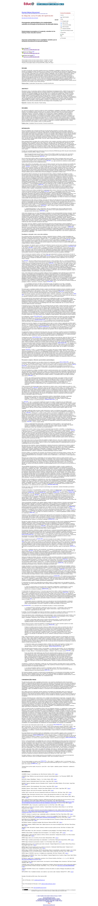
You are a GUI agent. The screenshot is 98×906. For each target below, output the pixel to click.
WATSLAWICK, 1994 (72, 246)
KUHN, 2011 (68, 239)
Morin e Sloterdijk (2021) (58, 724)
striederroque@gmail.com (39, 880)
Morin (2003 (43, 525)
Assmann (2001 (50, 281)
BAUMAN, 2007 (42, 492)
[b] (33, 51)
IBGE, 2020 (42, 156)
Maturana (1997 (51, 624)
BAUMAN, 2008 (71, 492)
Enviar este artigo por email (67, 30)
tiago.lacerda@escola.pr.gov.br (40, 887)
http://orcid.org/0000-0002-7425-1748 (31, 53)
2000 (31, 598)
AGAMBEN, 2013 (34, 763)
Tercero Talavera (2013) (38, 316)
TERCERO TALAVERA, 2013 (40, 319)
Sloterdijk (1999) (40, 538)
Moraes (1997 (46, 191)
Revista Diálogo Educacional (31, 12)
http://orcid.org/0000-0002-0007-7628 (31, 49)
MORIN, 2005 (43, 205)
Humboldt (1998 (56, 575)
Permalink (64, 38)
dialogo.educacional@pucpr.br (49, 904)
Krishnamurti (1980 (27, 605)
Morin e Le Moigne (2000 (64, 361)
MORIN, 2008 (70, 226)
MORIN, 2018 (32, 512)
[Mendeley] (61, 34)
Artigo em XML (65, 23)
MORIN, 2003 (60, 562)
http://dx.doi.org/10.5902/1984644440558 (65, 865)
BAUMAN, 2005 (31, 492)
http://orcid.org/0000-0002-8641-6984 (31, 56)
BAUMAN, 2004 (70, 490)
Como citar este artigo (66, 24)
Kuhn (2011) (31, 247)
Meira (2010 (54, 617)
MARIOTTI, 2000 (45, 588)
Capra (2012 (28, 349)
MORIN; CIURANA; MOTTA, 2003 (55, 646)
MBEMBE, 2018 (72, 506)
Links (56, 774)
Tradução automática (66, 28)
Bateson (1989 (65, 592)
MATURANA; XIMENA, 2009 (53, 484)
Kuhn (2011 (48, 255)
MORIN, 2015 (40, 184)
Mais (63, 34)
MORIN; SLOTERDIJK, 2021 (71, 737)
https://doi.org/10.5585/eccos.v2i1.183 (30, 859)
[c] (34, 55)
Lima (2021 (28, 166)
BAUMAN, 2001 (58, 490)
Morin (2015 (30, 375)
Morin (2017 (37, 494)
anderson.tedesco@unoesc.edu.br (48, 883)
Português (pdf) (65, 21)
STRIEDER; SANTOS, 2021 (50, 399)
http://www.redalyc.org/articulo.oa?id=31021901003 (45, 817)
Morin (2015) (36, 387)
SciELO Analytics (65, 17)
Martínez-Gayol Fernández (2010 (27, 534)
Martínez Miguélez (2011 (62, 342)
